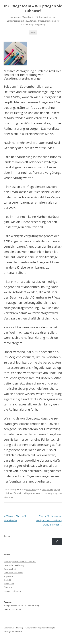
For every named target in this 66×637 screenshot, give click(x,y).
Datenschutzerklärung (14, 565)
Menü (33, 32)
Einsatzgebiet (10, 569)
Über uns (8, 587)
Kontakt (7, 580)
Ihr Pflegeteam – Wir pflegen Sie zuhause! (33, 8)
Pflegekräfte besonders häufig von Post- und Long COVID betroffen (49, 520)
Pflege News (47, 489)
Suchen (7, 536)
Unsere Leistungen (12, 591)
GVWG (44, 493)
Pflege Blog (9, 583)
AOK (38, 493)
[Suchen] (57, 541)
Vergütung (52, 493)
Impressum (9, 576)
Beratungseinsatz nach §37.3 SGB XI (20, 561)
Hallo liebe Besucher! (13, 572)
